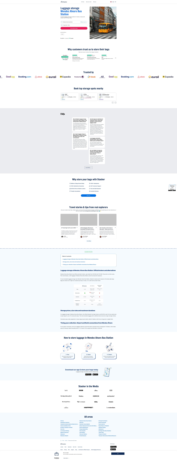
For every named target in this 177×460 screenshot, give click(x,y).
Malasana (62, 434)
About (61, 449)
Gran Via (62, 429)
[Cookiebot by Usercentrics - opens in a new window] (57, 458)
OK (117, 453)
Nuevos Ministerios (84, 427)
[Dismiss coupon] (175, 185)
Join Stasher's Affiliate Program (84, 449)
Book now (88, 195)
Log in (113, 1)
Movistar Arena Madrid (85, 424)
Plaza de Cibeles (83, 434)
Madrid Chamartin (64, 432)
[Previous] (113, 103)
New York (74, 446)
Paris (65, 446)
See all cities (80, 446)
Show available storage (74, 28)
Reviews (94, 1)
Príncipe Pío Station (103, 420)
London (61, 446)
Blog (76, 449)
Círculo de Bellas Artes (65, 425)
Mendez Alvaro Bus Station (85, 420)
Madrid (62, 34)
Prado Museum (83, 435)
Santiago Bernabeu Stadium (105, 430)
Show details (66, 458)
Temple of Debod (102, 434)
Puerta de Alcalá (102, 422)
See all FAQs (88, 167)
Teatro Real (101, 432)
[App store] (95, 374)
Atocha (62, 420)
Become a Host (88, 1)
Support (72, 449)
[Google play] (88, 374)
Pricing (65, 449)
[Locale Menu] (111, 2)
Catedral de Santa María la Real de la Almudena (69, 424)
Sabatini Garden (102, 427)
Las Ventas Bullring (64, 430)
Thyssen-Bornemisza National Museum (107, 435)
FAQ (69, 449)
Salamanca (101, 429)
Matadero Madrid (64, 435)
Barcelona (69, 446)
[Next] (115, 103)
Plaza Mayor (82, 432)
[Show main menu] (115, 2)
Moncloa (81, 422)
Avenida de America (64, 422)
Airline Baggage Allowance (96, 449)
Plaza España (82, 430)
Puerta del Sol (102, 424)
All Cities (82, 1)
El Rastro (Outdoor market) (66, 427)
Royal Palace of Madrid (104, 425)
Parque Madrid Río (84, 429)
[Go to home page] (63, 2)
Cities (63, 440)
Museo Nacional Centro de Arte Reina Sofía (88, 425)
